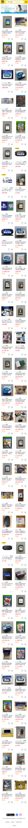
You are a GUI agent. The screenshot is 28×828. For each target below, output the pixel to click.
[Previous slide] (2, 22)
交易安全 (14, 825)
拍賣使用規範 (19, 822)
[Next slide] (12, 22)
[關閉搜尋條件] (13, 2)
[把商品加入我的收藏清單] (9, 39)
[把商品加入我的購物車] (12, 39)
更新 (24, 818)
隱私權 (12, 822)
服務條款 (7, 822)
